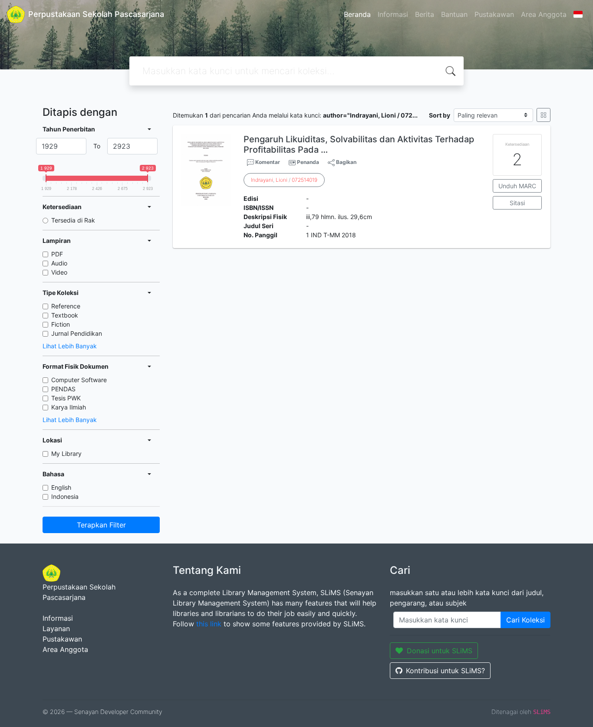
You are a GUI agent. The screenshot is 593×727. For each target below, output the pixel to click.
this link (208, 623)
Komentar (267, 162)
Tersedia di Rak (73, 220)
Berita (424, 14)
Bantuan (454, 14)
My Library (66, 453)
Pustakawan (494, 14)
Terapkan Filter (101, 525)
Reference (65, 306)
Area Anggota (544, 14)
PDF (57, 254)
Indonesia (65, 496)
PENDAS (63, 389)
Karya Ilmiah (68, 407)
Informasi (393, 14)
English (61, 487)
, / (284, 180)
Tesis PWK (66, 398)
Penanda (308, 162)
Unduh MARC (517, 186)
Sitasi (517, 202)
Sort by (439, 115)
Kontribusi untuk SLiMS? (445, 670)
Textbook (64, 315)
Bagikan (345, 162)
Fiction (60, 324)
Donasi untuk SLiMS (439, 650)
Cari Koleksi (525, 620)
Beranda (357, 14)
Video (59, 272)
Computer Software (79, 379)
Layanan (56, 628)
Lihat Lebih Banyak (70, 346)
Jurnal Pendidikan (76, 333)
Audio (59, 263)
